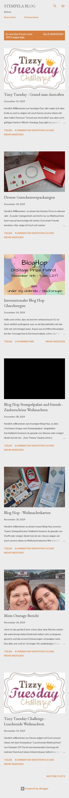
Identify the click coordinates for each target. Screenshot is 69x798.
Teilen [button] (8, 130)
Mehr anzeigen (13, 134)
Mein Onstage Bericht (21, 615)
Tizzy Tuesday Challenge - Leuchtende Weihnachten (25, 721)
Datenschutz (31, 17)
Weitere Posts (55, 776)
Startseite (10, 17)
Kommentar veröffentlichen (34, 130)
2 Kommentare (24, 341)
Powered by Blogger (36, 788)
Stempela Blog (19, 6)
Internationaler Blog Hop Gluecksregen (24, 303)
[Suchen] (55, 6)
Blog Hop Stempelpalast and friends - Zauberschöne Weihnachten (33, 407)
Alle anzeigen (53, 34)
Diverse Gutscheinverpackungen (29, 197)
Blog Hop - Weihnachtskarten (27, 512)
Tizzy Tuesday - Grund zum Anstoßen (34, 94)
